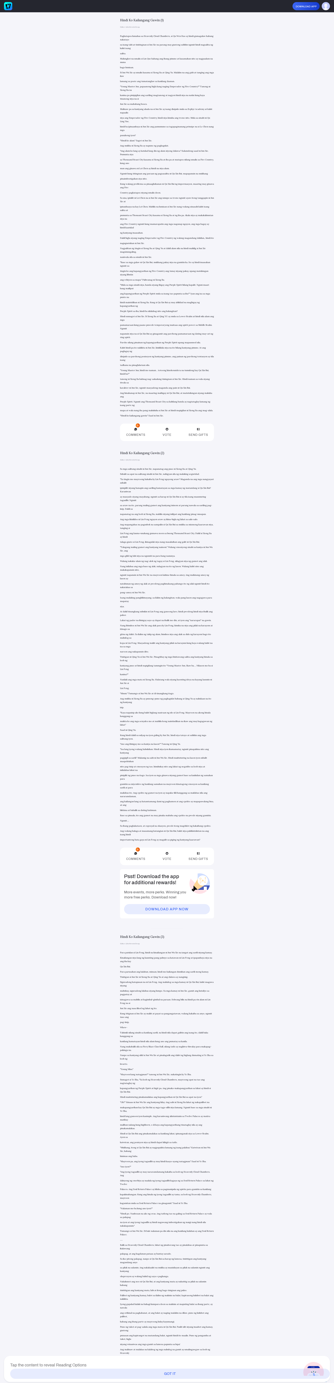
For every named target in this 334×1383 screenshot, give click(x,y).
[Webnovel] (8, 6)
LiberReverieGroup (133, 27)
